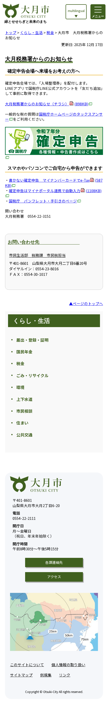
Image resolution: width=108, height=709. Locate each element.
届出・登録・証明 (32, 340)
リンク (64, 674)
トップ (10, 32)
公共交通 (24, 435)
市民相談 (24, 411)
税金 (50, 32)
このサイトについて (27, 664)
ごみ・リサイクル (32, 375)
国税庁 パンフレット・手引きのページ (43, 200)
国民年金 (24, 352)
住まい (22, 423)
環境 (20, 387)
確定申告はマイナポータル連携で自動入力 (55, 190)
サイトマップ (21, 674)
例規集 (45, 674)
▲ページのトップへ (86, 303)
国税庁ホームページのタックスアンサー (54, 116)
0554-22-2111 (24, 516)
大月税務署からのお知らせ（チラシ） (46, 103)
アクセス (54, 576)
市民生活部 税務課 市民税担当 (37, 255)
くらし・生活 (31, 32)
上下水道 (24, 399)
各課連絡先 (54, 562)
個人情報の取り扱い (68, 664)
